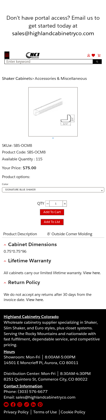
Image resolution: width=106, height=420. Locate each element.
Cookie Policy (73, 412)
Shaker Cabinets (17, 78)
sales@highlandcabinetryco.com (53, 33)
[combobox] (47, 61)
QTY (40, 203)
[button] (88, 55)
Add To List (52, 222)
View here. (92, 272)
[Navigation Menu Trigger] (7, 55)
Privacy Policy (16, 412)
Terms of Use (45, 412)
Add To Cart (52, 212)
